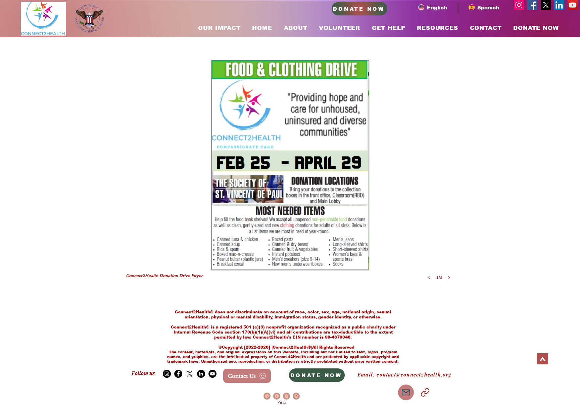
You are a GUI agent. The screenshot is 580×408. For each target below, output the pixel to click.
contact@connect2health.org (414, 374)
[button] (290, 176)
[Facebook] (532, 5)
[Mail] (406, 392)
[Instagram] (519, 5)
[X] (546, 5)
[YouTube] (573, 5)
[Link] (425, 392)
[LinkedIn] (559, 5)
